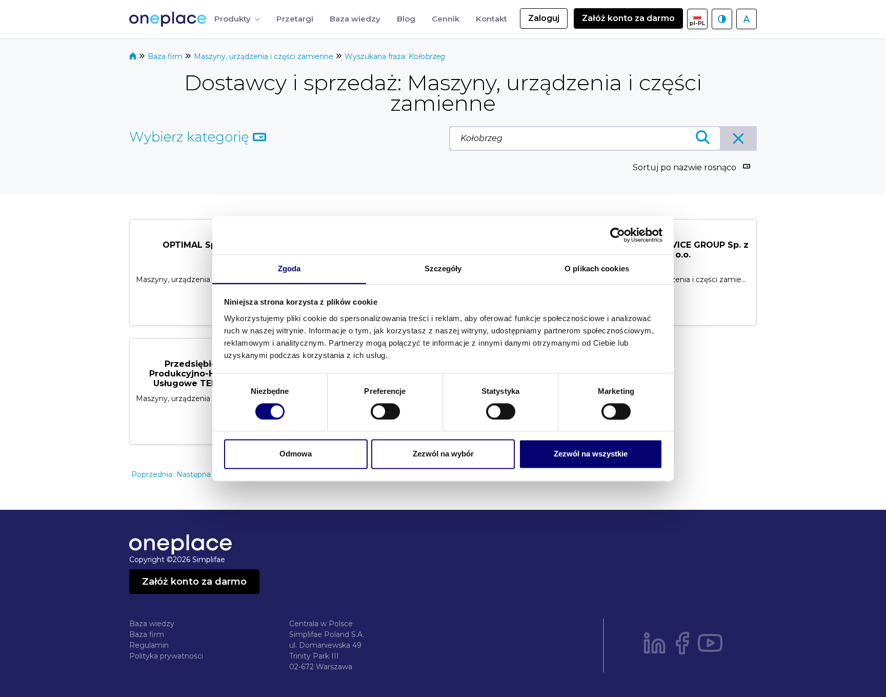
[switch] (385, 411)
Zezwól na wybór (443, 454)
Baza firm (166, 56)
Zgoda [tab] (289, 268)
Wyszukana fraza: (395, 56)
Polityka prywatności (166, 656)
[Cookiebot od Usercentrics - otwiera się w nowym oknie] (617, 235)
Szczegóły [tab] (443, 268)
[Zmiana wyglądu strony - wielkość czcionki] (746, 19)
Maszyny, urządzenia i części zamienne (264, 56)
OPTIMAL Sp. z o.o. (203, 245)
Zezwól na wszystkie (591, 454)
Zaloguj (543, 18)
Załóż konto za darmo (628, 18)
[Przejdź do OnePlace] (169, 19)
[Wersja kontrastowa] (722, 19)
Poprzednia (151, 474)
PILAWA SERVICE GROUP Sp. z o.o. (683, 250)
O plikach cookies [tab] (597, 268)
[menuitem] (237, 19)
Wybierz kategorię (191, 137)
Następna (193, 474)
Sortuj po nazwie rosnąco (684, 167)
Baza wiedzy (151, 623)
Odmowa (295, 454)
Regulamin (149, 645)
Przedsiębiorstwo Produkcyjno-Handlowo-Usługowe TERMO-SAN (203, 373)
